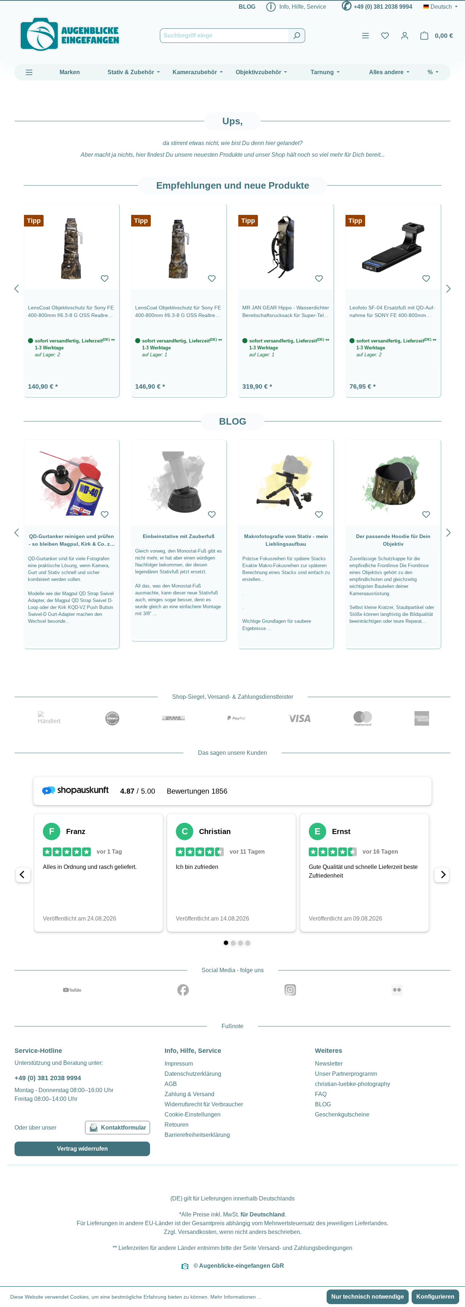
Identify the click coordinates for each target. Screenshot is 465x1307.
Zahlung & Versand (189, 1094)
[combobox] (224, 35)
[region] (232, 287)
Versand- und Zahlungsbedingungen (305, 1248)
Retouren (177, 1125)
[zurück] (16, 287)
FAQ (321, 1094)
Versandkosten (197, 1232)
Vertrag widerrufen (82, 1149)
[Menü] (365, 36)
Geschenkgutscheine (342, 1114)
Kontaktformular (123, 1127)
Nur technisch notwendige (367, 1297)
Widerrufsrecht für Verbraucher (204, 1104)
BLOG (247, 7)
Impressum (179, 1064)
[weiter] (448, 287)
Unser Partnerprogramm (346, 1074)
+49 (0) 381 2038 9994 (383, 7)
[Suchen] (296, 35)
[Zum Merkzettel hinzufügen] (104, 278)
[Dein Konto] (404, 36)
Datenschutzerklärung (193, 1074)
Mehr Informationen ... (236, 1297)
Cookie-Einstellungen (193, 1114)
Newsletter (329, 1064)
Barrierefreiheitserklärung (197, 1135)
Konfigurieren (435, 1297)
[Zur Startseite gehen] (69, 34)
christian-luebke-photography (352, 1084)
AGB (171, 1084)
